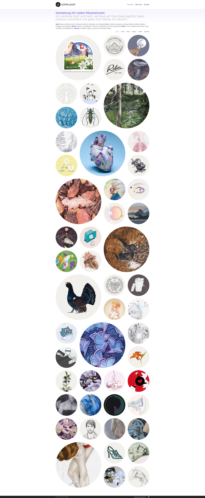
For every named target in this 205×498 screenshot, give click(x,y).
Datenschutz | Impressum (140, 497)
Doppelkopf (68, 4)
